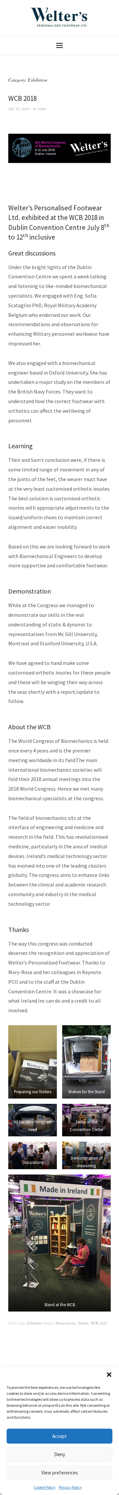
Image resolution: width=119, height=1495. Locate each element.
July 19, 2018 (18, 108)
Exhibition (35, 1322)
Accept (59, 1436)
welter (42, 108)
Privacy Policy (70, 1487)
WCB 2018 (22, 98)
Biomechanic (66, 1322)
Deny (59, 1454)
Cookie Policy (45, 1487)
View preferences (59, 1472)
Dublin (83, 1322)
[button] (109, 1374)
